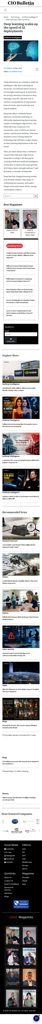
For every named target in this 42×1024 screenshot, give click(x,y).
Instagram (10, 856)
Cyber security (8, 649)
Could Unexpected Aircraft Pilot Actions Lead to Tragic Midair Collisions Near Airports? (21, 255)
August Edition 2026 (13, 935)
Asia (24, 849)
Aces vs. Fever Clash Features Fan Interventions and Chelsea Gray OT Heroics (19, 313)
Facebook (10, 859)
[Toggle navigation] (5, 10)
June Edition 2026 (13, 977)
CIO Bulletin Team (15, 71)
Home (6, 17)
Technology (15, 17)
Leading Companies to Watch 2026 (30, 232)
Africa (24, 869)
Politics (5, 613)
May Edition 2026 (13, 997)
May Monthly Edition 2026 (29, 977)
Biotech (5, 793)
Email (7, 331)
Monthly (25, 877)
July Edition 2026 (13, 956)
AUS (23, 856)
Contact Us (8, 881)
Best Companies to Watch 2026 (29, 956)
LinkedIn (10, 849)
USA (23, 859)
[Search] (36, 196)
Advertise (8, 893)
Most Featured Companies (17, 814)
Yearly (24, 881)
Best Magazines (13, 204)
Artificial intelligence (30, 17)
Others (5, 577)
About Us (8, 877)
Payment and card (9, 541)
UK (23, 852)
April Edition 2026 (29, 997)
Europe (25, 865)
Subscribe (11, 341)
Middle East (27, 862)
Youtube (9, 862)
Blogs (4, 721)
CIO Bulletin (8, 68)
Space (4, 685)
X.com (8, 852)
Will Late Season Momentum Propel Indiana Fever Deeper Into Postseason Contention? (20, 268)
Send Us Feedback (11, 884)
